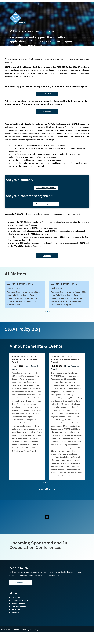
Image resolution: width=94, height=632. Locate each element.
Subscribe (47, 111)
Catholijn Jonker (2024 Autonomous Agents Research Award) (26, 359)
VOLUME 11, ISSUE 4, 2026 (64, 284)
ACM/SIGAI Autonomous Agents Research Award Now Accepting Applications (66, 359)
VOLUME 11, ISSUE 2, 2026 (20, 284)
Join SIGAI (47, 94)
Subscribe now (21, 582)
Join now (47, 255)
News (28, 366)
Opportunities (56, 369)
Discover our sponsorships (46, 204)
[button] (45, 311)
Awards (68, 366)
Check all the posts (47, 489)
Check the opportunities (46, 188)
